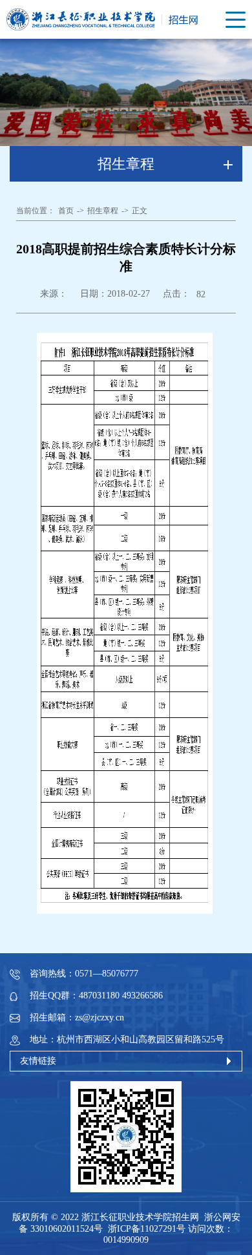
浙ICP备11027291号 (146, 1229)
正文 (139, 210)
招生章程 (102, 210)
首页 (66, 210)
